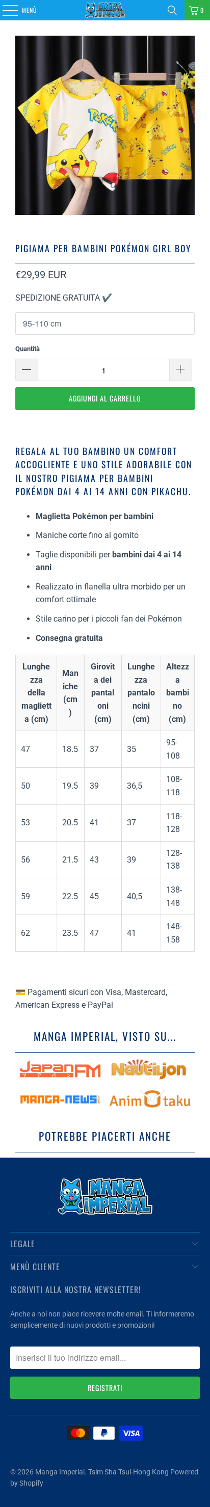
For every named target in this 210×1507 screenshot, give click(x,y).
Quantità (27, 349)
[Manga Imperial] (105, 10)
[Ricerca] (172, 10)
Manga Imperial (60, 1472)
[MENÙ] (4, 10)
